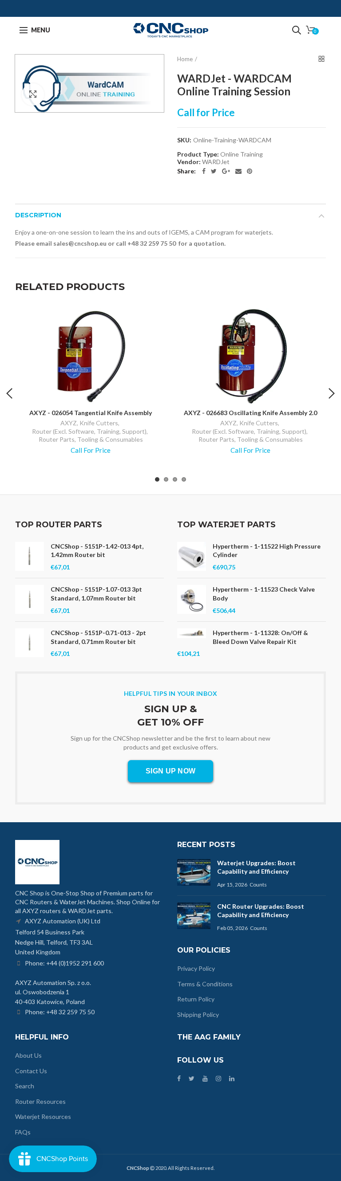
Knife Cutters (98, 423)
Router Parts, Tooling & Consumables (91, 439)
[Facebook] (203, 171)
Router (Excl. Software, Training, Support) (89, 431)
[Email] (238, 171)
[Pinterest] (249, 171)
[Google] (226, 171)
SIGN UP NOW (170, 771)
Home (185, 59)
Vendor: (189, 161)
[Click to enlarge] (33, 94)
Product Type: (198, 154)
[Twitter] (213, 171)
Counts (258, 884)
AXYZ (68, 423)
